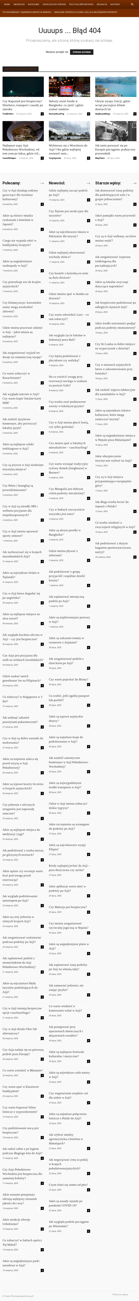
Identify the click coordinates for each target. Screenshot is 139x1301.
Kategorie (33, 4)
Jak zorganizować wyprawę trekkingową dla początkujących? (112, 261)
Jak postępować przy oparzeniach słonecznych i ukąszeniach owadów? (66, 1031)
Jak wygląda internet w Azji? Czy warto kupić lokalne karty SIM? (22, 398)
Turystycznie (55, 158)
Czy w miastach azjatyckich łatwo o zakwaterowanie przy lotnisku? (114, 369)
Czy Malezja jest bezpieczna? (68, 907)
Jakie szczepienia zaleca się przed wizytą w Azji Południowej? (20, 763)
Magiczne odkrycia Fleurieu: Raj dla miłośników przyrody (85, 12)
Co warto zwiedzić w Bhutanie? (23, 1070)
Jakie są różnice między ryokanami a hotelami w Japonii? (18, 220)
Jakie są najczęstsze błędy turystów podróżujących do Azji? (20, 988)
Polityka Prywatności (81, 4)
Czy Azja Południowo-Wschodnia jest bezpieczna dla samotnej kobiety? (22, 1174)
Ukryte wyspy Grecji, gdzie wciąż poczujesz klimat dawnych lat (112, 105)
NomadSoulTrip (56, 113)
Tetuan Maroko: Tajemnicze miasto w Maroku (27, 12)
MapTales (100, 158)
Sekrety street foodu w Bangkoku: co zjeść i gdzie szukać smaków (66, 105)
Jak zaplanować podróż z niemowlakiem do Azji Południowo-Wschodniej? (19, 963)
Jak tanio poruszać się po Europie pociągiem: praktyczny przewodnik (115, 149)
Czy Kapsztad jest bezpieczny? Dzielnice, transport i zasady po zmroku (23, 105)
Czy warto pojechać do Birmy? (68, 679)
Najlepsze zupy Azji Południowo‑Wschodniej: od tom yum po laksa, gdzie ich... (22, 149)
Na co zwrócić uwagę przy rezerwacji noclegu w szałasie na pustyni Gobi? (68, 381)
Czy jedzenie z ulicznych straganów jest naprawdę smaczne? (19, 809)
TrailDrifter (8, 113)
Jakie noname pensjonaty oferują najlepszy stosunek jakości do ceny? (20, 1199)
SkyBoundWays (102, 113)
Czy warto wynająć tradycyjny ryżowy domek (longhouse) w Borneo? (68, 468)
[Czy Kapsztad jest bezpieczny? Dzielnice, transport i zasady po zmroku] (23, 87)
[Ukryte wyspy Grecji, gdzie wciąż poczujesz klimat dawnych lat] (115, 87)
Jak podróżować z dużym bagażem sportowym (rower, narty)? (113, 548)
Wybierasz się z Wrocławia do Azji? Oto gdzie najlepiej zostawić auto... (68, 149)
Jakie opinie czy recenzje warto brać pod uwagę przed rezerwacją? (23, 875)
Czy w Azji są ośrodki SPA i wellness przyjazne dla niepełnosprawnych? (20, 511)
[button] (132, 4)
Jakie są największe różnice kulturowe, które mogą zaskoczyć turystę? (113, 415)
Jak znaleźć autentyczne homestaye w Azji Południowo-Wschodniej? (69, 762)
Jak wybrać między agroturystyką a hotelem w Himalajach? (66, 1139)
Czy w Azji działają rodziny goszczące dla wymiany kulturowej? (20, 195)
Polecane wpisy (120, 1294)
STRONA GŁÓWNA (82, 52)
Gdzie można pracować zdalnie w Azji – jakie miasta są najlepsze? (23, 332)
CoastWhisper (9, 158)
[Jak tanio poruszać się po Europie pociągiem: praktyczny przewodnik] (115, 131)
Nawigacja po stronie (54, 4)
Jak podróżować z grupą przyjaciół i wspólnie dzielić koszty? (67, 576)
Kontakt (115, 4)
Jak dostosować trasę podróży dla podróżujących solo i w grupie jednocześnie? (114, 195)
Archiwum (19, 4)
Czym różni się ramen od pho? (68, 1184)
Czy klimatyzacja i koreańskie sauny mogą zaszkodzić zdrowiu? (22, 307)
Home (7, 4)
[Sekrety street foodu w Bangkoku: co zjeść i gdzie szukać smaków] (69, 87)
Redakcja (102, 4)
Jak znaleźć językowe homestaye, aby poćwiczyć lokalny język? (20, 423)
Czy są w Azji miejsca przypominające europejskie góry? (113, 481)
